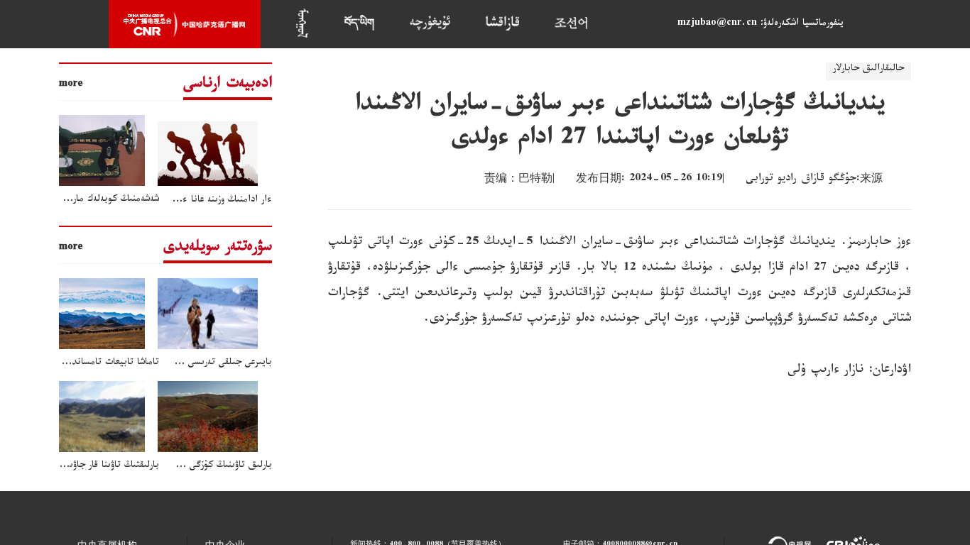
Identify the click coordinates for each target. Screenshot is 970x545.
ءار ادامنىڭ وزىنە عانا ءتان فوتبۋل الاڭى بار (188, 201)
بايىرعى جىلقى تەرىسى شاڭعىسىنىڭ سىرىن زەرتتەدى (174, 363)
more (71, 85)
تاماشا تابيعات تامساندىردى (106, 363)
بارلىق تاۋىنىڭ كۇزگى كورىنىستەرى (206, 466)
